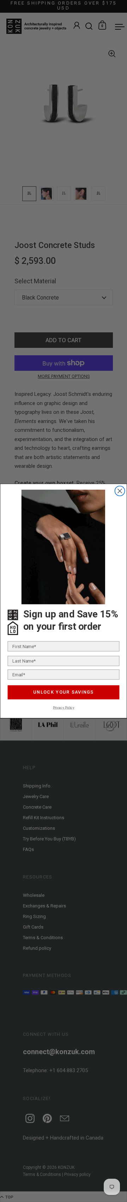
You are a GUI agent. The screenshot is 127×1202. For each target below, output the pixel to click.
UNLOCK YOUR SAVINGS (63, 692)
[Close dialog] (120, 491)
